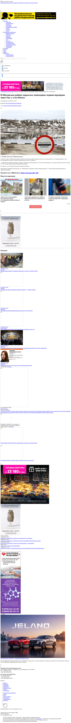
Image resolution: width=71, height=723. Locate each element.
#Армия (2, 269)
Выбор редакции (10, 33)
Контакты (5, 700)
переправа (9, 105)
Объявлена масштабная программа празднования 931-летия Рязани (16, 538)
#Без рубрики (4, 328)
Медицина (8, 37)
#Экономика (6, 690)
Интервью (5, 48)
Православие (9, 46)
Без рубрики (9, 103)
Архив (9, 366)
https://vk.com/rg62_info (29, 173)
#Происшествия (7, 688)
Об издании (6, 53)
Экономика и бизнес (11, 44)
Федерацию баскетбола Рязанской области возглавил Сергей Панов (17, 310)
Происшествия (9, 23)
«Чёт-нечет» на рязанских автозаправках (10, 545)
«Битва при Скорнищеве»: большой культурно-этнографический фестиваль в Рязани (21, 540)
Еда (7, 39)
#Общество (6, 685)
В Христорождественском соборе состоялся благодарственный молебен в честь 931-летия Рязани (24, 348)
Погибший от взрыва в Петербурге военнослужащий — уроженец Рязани (18, 289)
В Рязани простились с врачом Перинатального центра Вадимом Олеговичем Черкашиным (22, 548)
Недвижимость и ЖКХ (11, 27)
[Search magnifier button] (2, 61)
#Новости (3, 309)
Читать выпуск (4, 408)
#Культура (5, 684)
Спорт (7, 31)
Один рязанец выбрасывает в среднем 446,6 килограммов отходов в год (18, 329)
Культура (8, 29)
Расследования (9, 42)
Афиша (5, 52)
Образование (9, 38)
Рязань (2, 6)
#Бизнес (5, 683)
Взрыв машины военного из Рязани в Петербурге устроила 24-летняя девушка (19, 2)
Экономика (8, 26)
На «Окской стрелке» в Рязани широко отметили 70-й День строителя (17, 460)
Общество (8, 22)
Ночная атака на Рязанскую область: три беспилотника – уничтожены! (17, 543)
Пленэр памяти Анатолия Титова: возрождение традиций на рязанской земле (19, 443)
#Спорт (5, 689)
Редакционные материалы (9, 32)
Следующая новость (35, 206)
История (8, 41)
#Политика (6, 686)
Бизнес (7, 28)
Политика (8, 24)
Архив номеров (10, 54)
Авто (4, 51)
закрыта (5, 105)
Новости (5, 21)
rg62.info (39, 718)
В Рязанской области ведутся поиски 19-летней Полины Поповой (16, 365)
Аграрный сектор (10, 43)
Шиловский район (17, 105)
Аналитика (8, 47)
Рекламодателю (9, 56)
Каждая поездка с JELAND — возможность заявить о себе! (14, 658)
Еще (9, 410)
